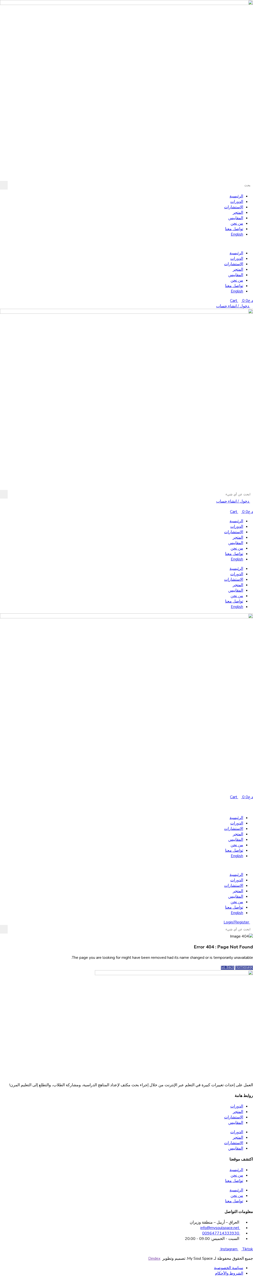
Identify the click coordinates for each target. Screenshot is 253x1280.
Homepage (244, 968)
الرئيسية (236, 196)
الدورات (236, 201)
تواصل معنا (234, 229)
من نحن (237, 223)
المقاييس (235, 218)
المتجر (238, 212)
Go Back (227, 968)
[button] (126, 243)
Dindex (154, 1258)
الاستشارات (233, 207)
